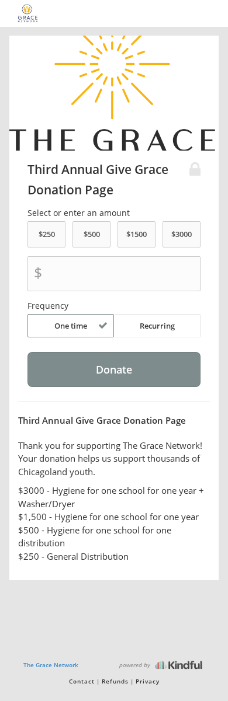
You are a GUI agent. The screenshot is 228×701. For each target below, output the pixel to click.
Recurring (157, 325)
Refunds (115, 681)
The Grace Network (50, 665)
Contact (82, 681)
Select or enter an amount (78, 213)
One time (70, 325)
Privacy (148, 681)
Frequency (47, 306)
